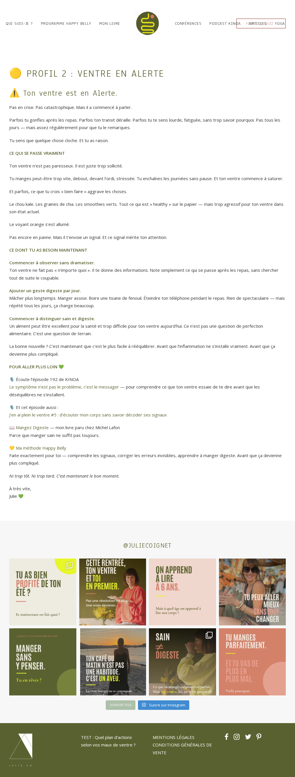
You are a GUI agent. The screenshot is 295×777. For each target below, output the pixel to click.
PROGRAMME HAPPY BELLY (66, 23)
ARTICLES (258, 23)
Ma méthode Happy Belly (41, 448)
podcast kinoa (225, 23)
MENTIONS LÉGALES (173, 737)
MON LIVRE (109, 23)
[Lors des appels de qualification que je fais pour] (252, 592)
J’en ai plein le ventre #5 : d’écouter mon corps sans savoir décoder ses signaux (88, 415)
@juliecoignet (147, 545)
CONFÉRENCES (188, 23)
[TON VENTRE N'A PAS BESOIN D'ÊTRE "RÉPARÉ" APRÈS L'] (42, 592)
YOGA (280, 23)
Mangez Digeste (32, 427)
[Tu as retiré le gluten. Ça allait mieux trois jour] (252, 661)
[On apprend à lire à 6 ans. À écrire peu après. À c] (182, 592)
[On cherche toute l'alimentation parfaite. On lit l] (42, 661)
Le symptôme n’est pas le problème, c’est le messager (64, 387)
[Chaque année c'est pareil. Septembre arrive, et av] (112, 592)
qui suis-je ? (19, 23)
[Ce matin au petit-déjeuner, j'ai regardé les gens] (112, 661)
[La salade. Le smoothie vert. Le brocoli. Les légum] (182, 661)
